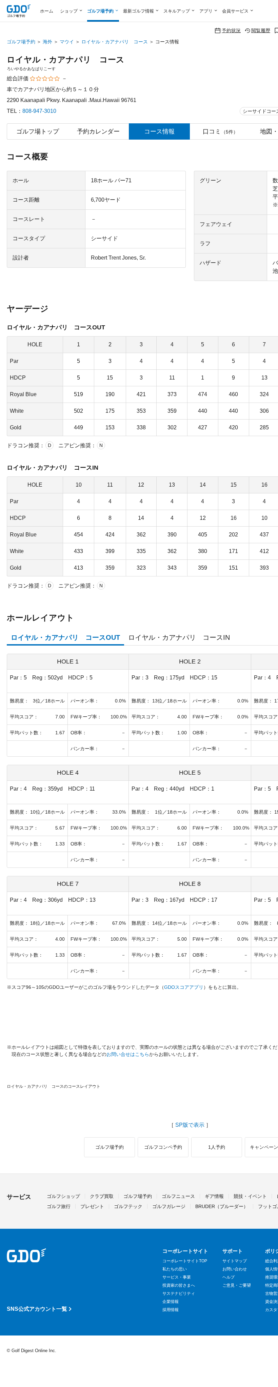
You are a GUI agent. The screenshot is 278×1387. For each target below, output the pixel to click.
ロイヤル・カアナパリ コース (114, 41)
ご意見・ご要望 (236, 1285)
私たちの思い (174, 1269)
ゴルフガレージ (168, 1206)
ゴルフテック (128, 1206)
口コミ (220, 131)
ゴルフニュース (178, 1196)
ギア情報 (214, 1196)
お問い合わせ (234, 1269)
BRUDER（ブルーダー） (221, 1206)
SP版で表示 (189, 1125)
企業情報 (170, 1301)
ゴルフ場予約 (21, 41)
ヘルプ (228, 1277)
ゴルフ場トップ (37, 131)
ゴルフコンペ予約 (163, 1147)
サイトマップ (234, 1261)
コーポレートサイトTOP (184, 1261)
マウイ (67, 41)
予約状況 (231, 30)
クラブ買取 (102, 1196)
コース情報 (159, 131)
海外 (47, 41)
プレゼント (92, 1206)
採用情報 (170, 1309)
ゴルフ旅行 (59, 1206)
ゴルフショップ (63, 1196)
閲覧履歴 (260, 30)
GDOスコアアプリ (183, 987)
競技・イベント (250, 1196)
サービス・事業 (176, 1277)
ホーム (46, 11)
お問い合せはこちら (127, 1054)
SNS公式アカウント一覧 (37, 1309)
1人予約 (216, 1147)
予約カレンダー (98, 131)
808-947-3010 (39, 111)
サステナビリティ (178, 1293)
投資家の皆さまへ (178, 1285)
